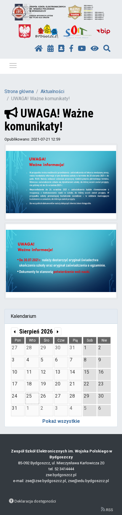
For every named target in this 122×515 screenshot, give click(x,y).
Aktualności (52, 91)
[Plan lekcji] (50, 48)
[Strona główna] (38, 48)
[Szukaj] (107, 48)
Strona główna (19, 91)
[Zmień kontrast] (94, 48)
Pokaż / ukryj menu (13, 65)
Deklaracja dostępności (35, 501)
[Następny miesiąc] (57, 331)
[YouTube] (82, 48)
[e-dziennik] (61, 48)
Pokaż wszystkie (61, 421)
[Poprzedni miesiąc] (14, 331)
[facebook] (71, 48)
